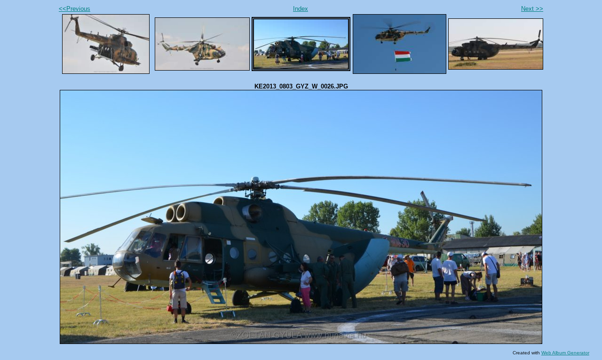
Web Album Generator (565, 352)
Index (300, 8)
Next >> (532, 8)
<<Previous (74, 8)
